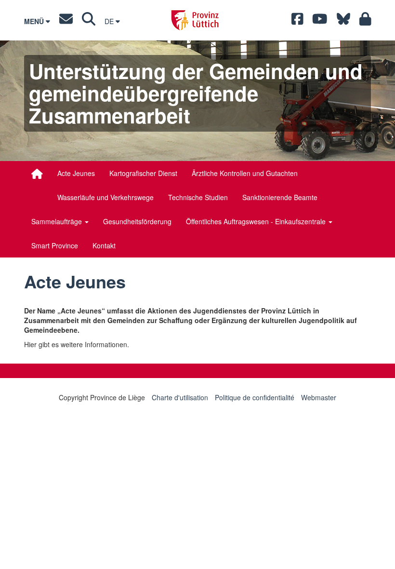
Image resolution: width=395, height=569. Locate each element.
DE (110, 21)
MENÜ (35, 21)
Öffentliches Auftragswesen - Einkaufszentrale (257, 221)
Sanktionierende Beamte (279, 197)
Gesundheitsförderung (137, 221)
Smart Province (54, 245)
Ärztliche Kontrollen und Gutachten (245, 173)
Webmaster (318, 397)
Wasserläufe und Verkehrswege (105, 197)
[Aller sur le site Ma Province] (365, 21)
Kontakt (104, 245)
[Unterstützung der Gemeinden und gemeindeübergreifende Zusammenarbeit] (37, 173)
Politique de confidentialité (254, 397)
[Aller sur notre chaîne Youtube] (320, 21)
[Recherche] (88, 21)
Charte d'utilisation (180, 397)
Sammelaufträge (57, 221)
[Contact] (66, 21)
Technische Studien (198, 197)
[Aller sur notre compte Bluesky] (343, 21)
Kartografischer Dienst (143, 173)
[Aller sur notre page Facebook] (297, 21)
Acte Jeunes (76, 173)
